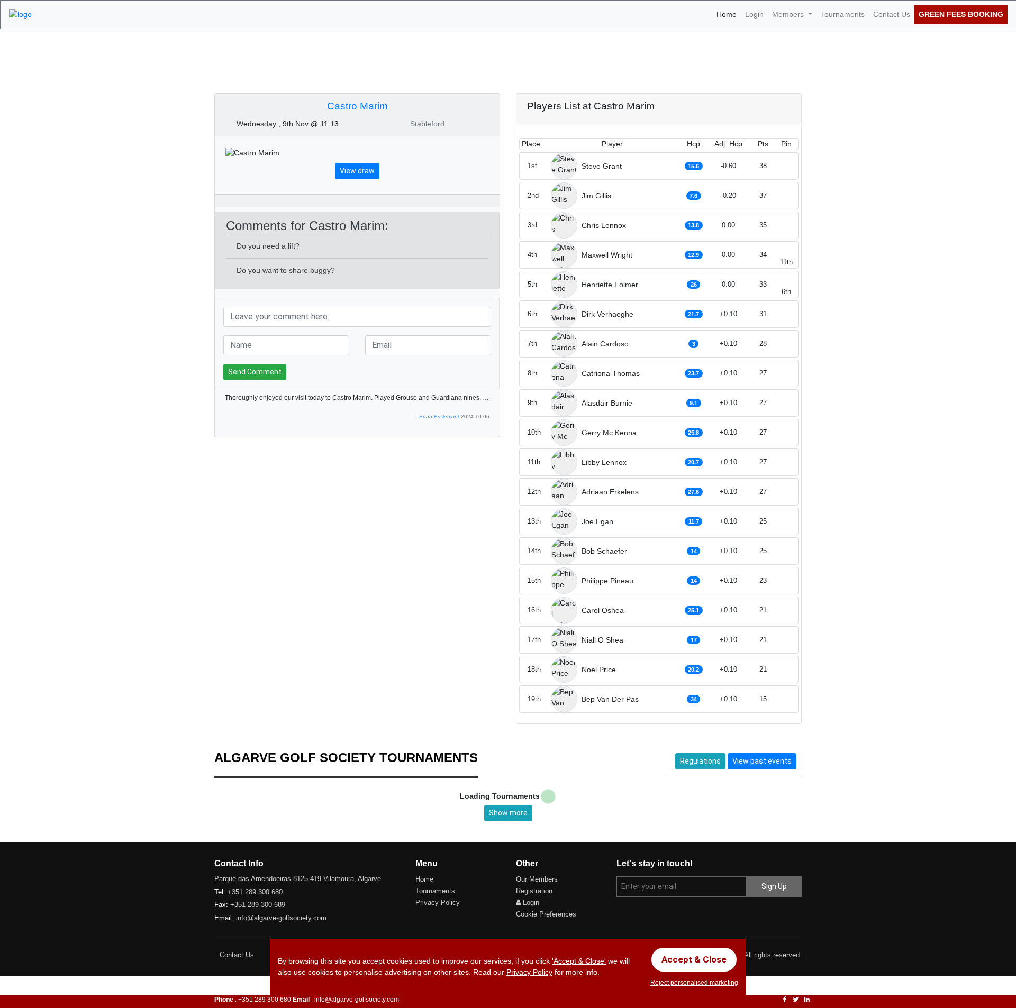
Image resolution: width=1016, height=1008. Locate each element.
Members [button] (789, 14)
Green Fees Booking (961, 14)
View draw (357, 171)
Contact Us (891, 14)
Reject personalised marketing (694, 982)
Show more (508, 813)
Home (728, 14)
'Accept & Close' (579, 961)
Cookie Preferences (546, 914)
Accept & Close (694, 959)
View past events (762, 761)
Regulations (700, 761)
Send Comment (255, 372)
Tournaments (843, 14)
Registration (534, 891)
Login (754, 14)
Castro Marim (357, 106)
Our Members (537, 879)
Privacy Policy (437, 902)
